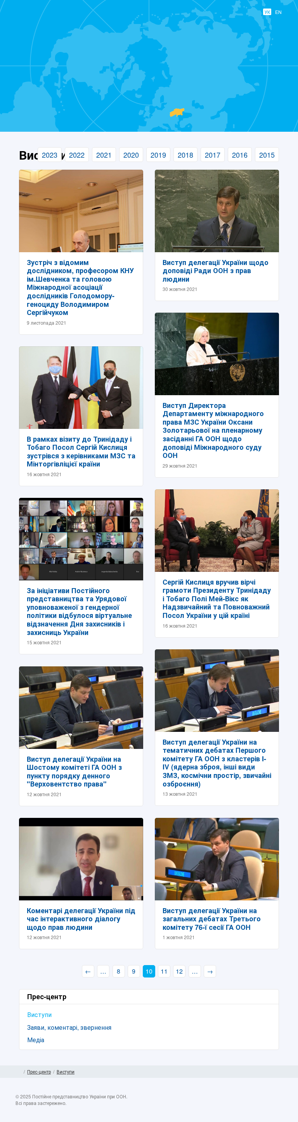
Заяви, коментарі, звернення (69, 1027)
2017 (212, 155)
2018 (185, 155)
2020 (131, 155)
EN (278, 12)
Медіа (35, 1039)
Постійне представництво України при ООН (143, 97)
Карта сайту (279, 1071)
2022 (77, 155)
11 (164, 971)
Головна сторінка (18, 1071)
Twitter (246, 1105)
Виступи (39, 1014)
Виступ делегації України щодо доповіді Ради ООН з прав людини (216, 270)
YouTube (261, 1105)
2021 (104, 155)
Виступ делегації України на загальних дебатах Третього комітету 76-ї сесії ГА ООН (212, 918)
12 (179, 971)
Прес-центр (39, 1071)
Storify (276, 1105)
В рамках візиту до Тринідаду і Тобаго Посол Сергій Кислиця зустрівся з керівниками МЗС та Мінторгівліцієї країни (81, 451)
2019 (158, 155)
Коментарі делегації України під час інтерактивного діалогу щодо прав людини (81, 918)
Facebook (231, 1105)
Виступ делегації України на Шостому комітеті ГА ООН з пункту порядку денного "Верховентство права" (74, 771)
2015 (267, 155)
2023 (49, 155)
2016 (240, 155)
